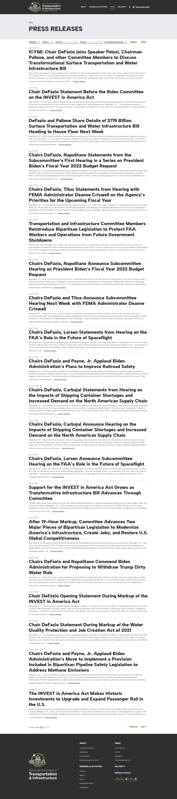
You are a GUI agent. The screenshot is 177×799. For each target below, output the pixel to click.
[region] (140, 7)
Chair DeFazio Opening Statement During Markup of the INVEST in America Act (88, 598)
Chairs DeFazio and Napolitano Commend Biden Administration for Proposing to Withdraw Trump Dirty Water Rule (87, 567)
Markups (82, 775)
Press (112, 7)
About (83, 7)
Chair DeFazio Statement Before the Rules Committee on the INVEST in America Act (86, 94)
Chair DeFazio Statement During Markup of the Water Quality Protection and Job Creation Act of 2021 (86, 627)
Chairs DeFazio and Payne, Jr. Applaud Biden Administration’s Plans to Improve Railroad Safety (82, 363)
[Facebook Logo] (117, 780)
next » (144, 727)
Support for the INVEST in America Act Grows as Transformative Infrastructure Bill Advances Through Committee (85, 493)
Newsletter (118, 756)
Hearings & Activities (98, 7)
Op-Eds (117, 752)
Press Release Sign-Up (122, 760)
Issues (81, 779)
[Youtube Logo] (126, 780)
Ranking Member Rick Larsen (89, 760)
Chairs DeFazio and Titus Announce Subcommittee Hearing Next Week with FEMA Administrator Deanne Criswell (86, 303)
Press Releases (120, 748)
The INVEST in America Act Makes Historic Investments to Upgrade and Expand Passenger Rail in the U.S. (86, 699)
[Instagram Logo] (131, 780)
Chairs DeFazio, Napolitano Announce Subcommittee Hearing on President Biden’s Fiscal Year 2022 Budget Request (86, 269)
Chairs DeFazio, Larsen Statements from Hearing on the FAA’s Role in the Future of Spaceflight (88, 334)
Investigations (84, 787)
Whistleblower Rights (86, 783)
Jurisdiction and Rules (86, 748)
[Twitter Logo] (122, 780)
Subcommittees (84, 756)
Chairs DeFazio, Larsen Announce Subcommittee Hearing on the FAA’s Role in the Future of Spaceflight (86, 461)
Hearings (82, 771)
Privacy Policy (123, 773)
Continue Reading (79, 81)
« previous (133, 727)
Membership (83, 752)
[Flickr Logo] (136, 780)
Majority (122, 7)
